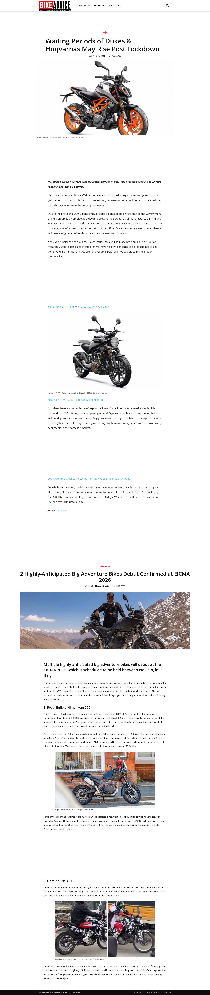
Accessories (115, 5)
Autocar (62, 510)
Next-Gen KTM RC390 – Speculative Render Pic (75, 399)
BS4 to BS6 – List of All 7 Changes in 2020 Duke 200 (78, 307)
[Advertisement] (105, 21)
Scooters (99, 5)
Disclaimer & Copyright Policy (159, 992)
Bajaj (105, 32)
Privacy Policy (139, 992)
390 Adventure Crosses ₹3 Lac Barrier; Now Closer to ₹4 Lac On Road (89, 478)
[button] (167, 5)
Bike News (84, 5)
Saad (103, 56)
